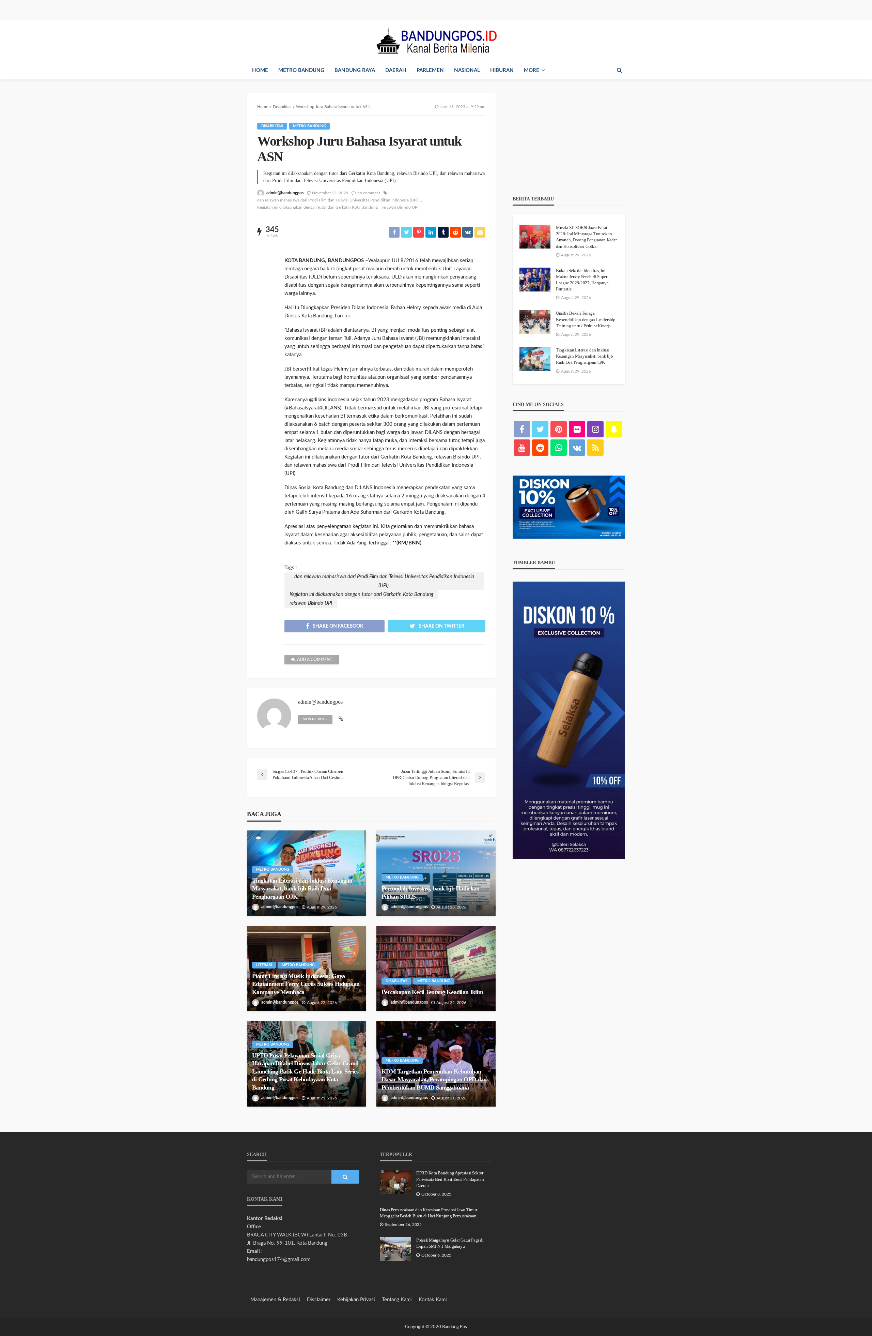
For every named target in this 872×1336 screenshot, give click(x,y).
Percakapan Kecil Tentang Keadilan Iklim (432, 992)
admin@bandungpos (284, 193)
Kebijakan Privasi (356, 1299)
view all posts (315, 719)
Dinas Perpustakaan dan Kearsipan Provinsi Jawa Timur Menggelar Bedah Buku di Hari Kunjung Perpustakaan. (428, 1212)
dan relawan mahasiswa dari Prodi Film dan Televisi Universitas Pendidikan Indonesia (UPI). (338, 200)
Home (260, 70)
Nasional (467, 70)
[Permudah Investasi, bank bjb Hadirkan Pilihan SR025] (436, 873)
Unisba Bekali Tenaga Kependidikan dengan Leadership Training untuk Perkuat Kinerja (586, 319)
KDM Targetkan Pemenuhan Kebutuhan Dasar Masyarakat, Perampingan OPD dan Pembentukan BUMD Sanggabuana (434, 1079)
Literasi (264, 965)
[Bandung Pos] (436, 40)
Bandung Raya (354, 70)
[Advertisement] (569, 135)
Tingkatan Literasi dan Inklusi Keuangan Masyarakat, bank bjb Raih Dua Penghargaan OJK (302, 888)
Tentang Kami (397, 1299)
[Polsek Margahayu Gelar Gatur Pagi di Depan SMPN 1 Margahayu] (395, 1249)
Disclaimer (318, 1299)
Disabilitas (272, 126)
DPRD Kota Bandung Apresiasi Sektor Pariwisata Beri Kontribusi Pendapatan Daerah (450, 1179)
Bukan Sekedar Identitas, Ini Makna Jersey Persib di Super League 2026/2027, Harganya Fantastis (582, 280)
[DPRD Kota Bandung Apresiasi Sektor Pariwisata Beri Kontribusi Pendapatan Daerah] (395, 1182)
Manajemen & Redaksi (275, 1299)
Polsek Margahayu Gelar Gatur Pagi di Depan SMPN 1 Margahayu (450, 1243)
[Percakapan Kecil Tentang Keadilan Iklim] (436, 968)
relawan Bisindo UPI (400, 207)
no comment (368, 193)
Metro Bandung (301, 70)
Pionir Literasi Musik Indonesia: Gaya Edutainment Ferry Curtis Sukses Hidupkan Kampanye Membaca (305, 984)
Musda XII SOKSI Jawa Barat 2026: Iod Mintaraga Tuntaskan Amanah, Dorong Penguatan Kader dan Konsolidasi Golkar (586, 237)
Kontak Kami (433, 1299)
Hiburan (502, 70)
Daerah (395, 70)
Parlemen (430, 70)
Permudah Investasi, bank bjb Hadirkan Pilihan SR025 (430, 892)
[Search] (619, 70)
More (531, 70)
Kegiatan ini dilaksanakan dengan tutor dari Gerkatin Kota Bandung (317, 207)
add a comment (314, 660)
